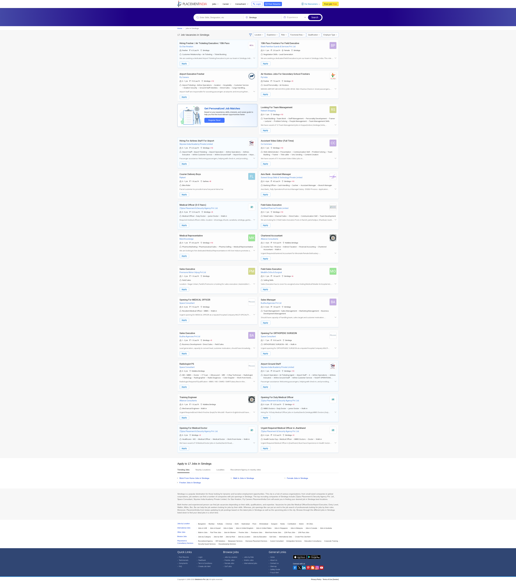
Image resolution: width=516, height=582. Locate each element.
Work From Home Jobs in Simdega (194, 478)
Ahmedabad (263, 524)
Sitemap (273, 566)
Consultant (240, 4)
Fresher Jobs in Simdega (190, 483)
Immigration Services (294, 541)
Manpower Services (235, 541)
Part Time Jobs (215, 532)
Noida (282, 524)
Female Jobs (229, 563)
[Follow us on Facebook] (295, 568)
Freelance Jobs (256, 532)
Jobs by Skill (218, 537)
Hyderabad (245, 524)
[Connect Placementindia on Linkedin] (304, 568)
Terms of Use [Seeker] (331, 579)
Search (314, 17)
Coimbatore (292, 524)
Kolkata (220, 524)
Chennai (229, 524)
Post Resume (274, 4)
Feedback (202, 560)
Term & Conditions (205, 563)
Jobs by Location (244, 537)
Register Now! (214, 120)
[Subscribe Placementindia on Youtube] (322, 568)
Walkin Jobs (249, 560)
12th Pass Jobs (289, 532)
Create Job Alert (204, 566)
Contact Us (274, 563)
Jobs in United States (264, 528)
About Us (273, 560)
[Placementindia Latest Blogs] (313, 568)
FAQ (180, 566)
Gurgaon (274, 524)
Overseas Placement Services (256, 541)
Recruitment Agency (205, 541)
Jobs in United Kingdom (244, 528)
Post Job (330, 4)
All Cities (310, 524)
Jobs (214, 4)
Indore (301, 524)
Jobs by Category (204, 537)
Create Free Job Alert (302, 537)
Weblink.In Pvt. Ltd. (202, 579)
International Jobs (285, 537)
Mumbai (211, 524)
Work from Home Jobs (273, 532)
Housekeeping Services (227, 544)
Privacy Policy (316, 579)
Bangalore (202, 524)
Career (226, 4)
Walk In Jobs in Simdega (243, 478)
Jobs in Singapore (281, 528)
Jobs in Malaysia (297, 528)
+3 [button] (293, 404)
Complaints (183, 563)
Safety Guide (275, 569)
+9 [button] (292, 81)
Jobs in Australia (326, 528)
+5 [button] (212, 212)
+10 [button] (212, 81)
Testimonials (183, 560)
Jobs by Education (260, 537)
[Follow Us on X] (299, 568)
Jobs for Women (230, 532)
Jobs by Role (230, 537)
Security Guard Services (207, 544)
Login (258, 4)
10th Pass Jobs (303, 532)
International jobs (250, 563)
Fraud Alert (274, 573)
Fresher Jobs (243, 532)
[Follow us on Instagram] (317, 568)
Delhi (237, 524)
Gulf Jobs (272, 537)
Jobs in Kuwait (215, 528)
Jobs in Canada (311, 528)
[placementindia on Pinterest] (308, 568)
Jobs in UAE (202, 528)
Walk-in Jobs (202, 532)
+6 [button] (292, 276)
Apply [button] (184, 63)
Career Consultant (277, 541)
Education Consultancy (312, 541)
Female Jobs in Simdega (297, 478)
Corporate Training (331, 541)
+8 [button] (210, 181)
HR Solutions (220, 541)
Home (272, 557)
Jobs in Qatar (228, 528)
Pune (254, 524)
